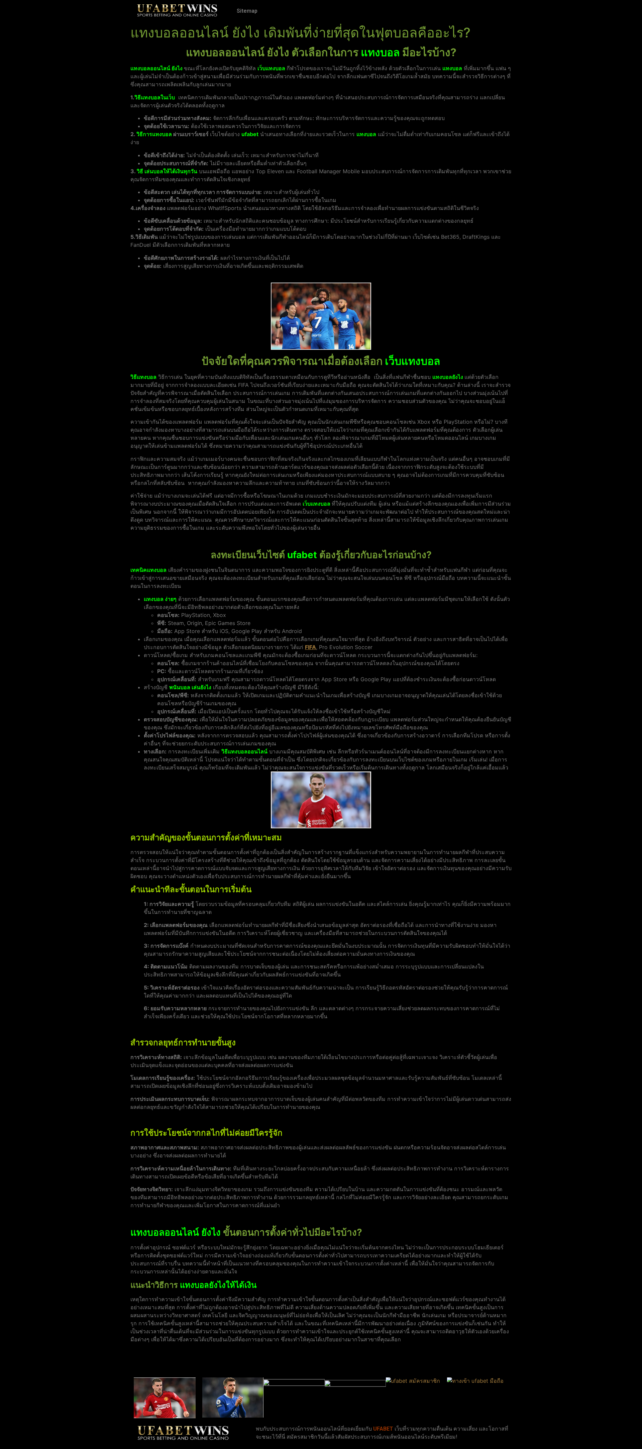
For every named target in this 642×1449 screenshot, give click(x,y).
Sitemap (247, 11)
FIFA (310, 647)
